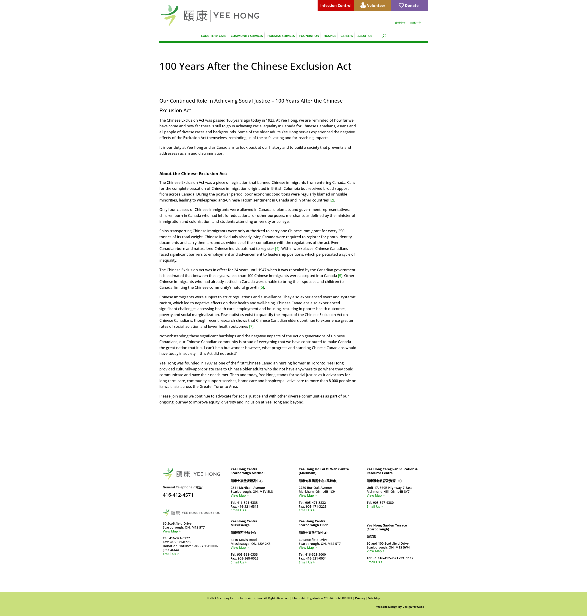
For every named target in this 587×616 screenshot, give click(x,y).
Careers (347, 35)
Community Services (247, 35)
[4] (277, 248)
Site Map (374, 598)
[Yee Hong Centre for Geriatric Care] (210, 14)
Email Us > (171, 554)
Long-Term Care (213, 35)
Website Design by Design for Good (400, 607)
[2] (332, 200)
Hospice (330, 35)
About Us (364, 35)
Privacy (360, 598)
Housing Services (281, 35)
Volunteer (376, 5)
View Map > (172, 531)
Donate (411, 5)
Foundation (309, 35)
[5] (340, 275)
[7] (251, 326)
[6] (262, 287)
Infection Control (336, 5)
